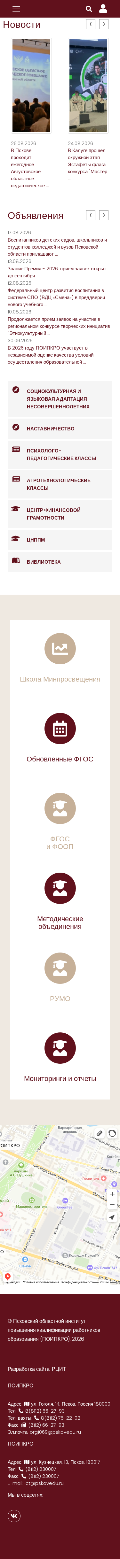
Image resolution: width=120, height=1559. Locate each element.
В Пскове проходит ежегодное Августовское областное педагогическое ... (30, 168)
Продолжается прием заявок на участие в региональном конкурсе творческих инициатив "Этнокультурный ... (59, 326)
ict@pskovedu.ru (44, 1483)
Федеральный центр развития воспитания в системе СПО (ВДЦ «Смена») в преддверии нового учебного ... (56, 297)
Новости (22, 24)
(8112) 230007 (40, 1469)
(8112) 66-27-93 (45, 1425)
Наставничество (51, 428)
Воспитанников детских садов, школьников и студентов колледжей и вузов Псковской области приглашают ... (57, 246)
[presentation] (90, 24)
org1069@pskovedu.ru (55, 1432)
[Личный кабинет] (103, 9)
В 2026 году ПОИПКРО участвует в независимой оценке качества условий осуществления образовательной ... (50, 354)
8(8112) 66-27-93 (44, 1411)
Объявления (35, 215)
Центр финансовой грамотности (54, 514)
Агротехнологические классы (59, 484)
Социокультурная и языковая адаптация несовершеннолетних (58, 399)
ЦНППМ (36, 539)
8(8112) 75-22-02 (60, 1418)
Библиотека (44, 562)
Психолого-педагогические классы (61, 454)
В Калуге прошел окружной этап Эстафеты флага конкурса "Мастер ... (87, 164)
